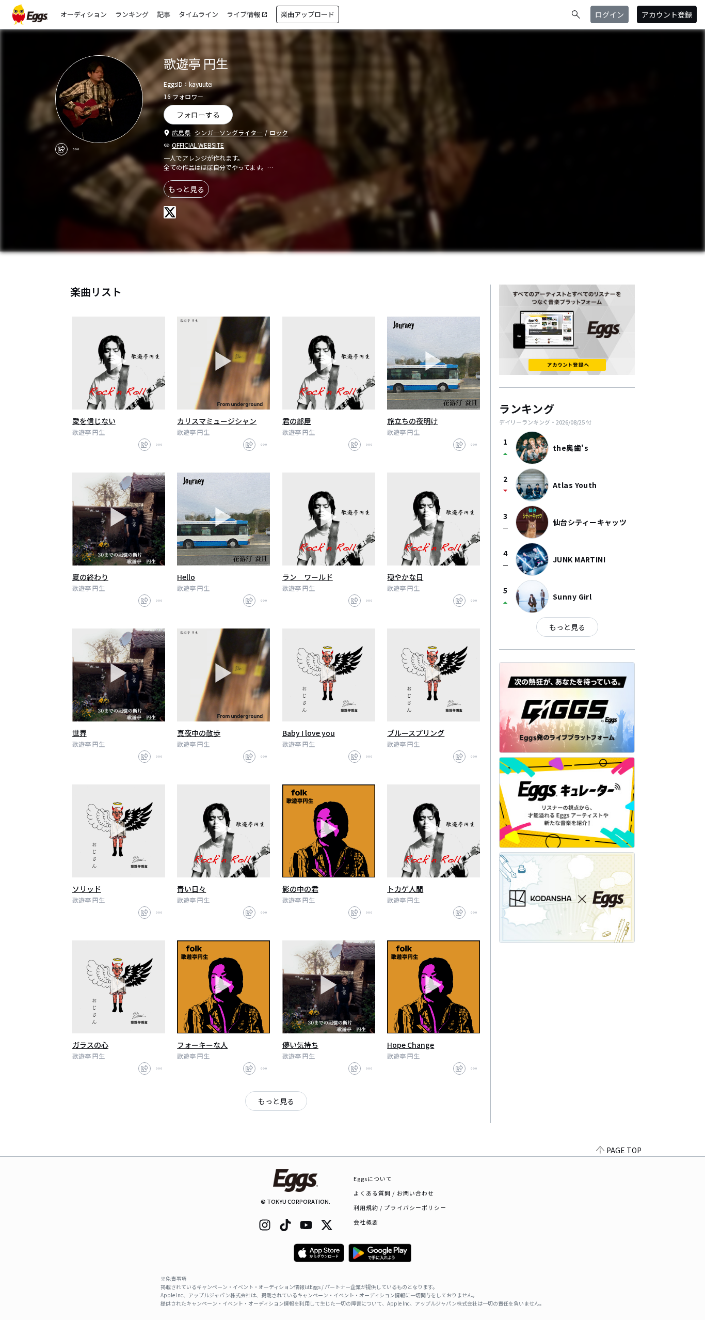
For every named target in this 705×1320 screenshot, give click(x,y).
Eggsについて (373, 1178)
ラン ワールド (307, 577)
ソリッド (86, 889)
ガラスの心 (90, 1045)
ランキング (132, 14)
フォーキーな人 (202, 1045)
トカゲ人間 (405, 889)
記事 (163, 14)
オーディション (83, 14)
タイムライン (198, 14)
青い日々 (191, 889)
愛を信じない (94, 421)
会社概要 (366, 1222)
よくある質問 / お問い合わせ (394, 1193)
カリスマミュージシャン (217, 421)
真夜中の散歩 (198, 733)
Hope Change (410, 1045)
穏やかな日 (405, 577)
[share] (61, 149)
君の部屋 (296, 421)
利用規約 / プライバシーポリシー (400, 1207)
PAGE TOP (624, 1150)
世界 (79, 733)
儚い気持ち (300, 1045)
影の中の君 (300, 889)
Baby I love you (308, 733)
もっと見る (186, 189)
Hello (186, 577)
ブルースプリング (415, 733)
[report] (76, 149)
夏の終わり (90, 577)
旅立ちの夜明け (412, 421)
